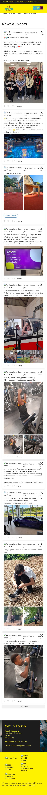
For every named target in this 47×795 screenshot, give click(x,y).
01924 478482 (9, 2)
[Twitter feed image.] (23, 82)
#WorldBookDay (10, 60)
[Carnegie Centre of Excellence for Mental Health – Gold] (11, 778)
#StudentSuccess (23, 130)
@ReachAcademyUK (31, 34)
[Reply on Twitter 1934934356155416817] (5, 486)
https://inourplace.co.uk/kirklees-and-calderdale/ (23, 483)
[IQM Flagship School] (11, 767)
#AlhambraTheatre (11, 132)
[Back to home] (11, 8)
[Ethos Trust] (11, 758)
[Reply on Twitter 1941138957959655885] (5, 365)
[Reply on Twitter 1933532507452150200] (5, 537)
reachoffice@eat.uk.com (30, 2)
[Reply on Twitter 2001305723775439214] (5, 161)
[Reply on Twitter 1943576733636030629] (5, 221)
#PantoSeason (37, 130)
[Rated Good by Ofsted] (27, 758)
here (38, 785)
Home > (5, 14)
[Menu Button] (42, 8)
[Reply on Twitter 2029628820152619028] (5, 106)
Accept (14, 790)
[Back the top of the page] (43, 748)
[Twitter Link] (38, 8)
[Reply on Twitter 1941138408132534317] (5, 456)
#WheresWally (24, 60)
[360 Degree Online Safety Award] (27, 767)
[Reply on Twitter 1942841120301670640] (5, 278)
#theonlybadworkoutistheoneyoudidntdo (20, 380)
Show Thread (10, 216)
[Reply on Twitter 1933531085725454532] (5, 629)
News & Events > (16, 14)
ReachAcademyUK (16, 33)
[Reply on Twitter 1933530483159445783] (5, 701)
